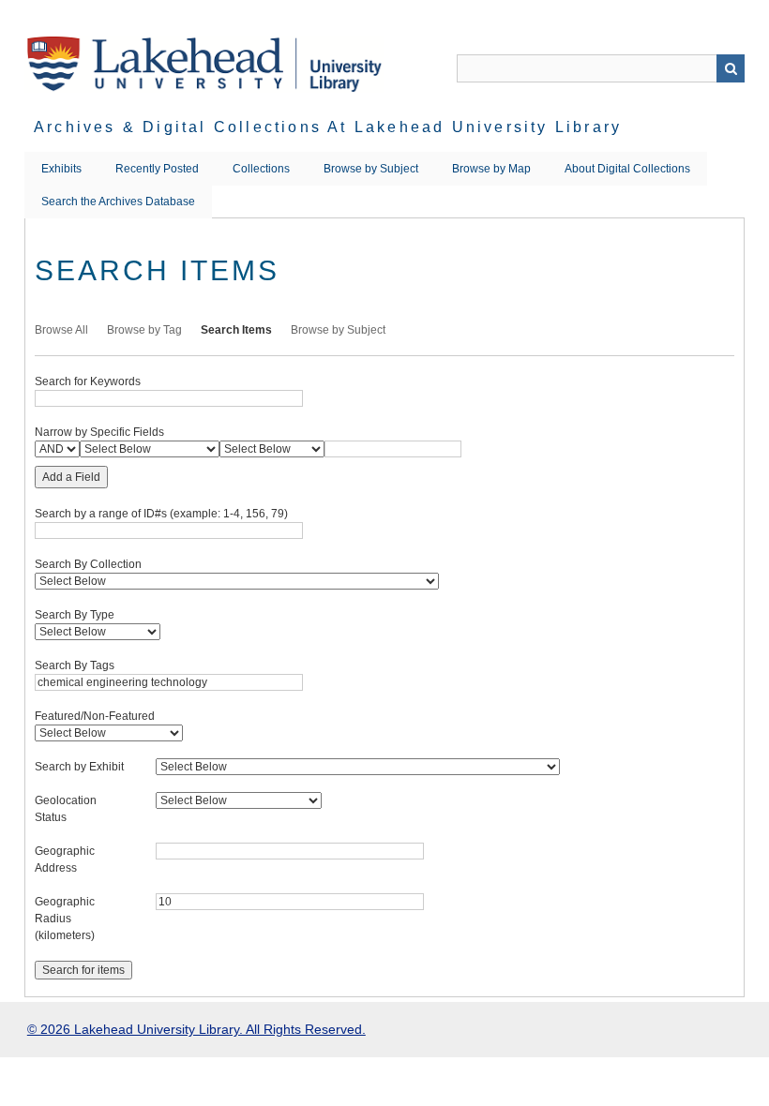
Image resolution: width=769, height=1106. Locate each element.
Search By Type (74, 614)
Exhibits (61, 168)
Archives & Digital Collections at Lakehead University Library (328, 127)
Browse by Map (491, 168)
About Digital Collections (627, 168)
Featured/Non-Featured (95, 716)
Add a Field (71, 477)
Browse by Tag (144, 329)
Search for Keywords (88, 381)
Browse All (61, 329)
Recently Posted (157, 168)
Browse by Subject (371, 168)
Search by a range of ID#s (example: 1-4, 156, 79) (161, 513)
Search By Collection (88, 564)
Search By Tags (74, 665)
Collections (261, 168)
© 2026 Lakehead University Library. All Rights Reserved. (196, 1029)
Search (730, 68)
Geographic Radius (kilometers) (65, 918)
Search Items (236, 329)
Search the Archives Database (118, 201)
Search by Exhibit (79, 766)
